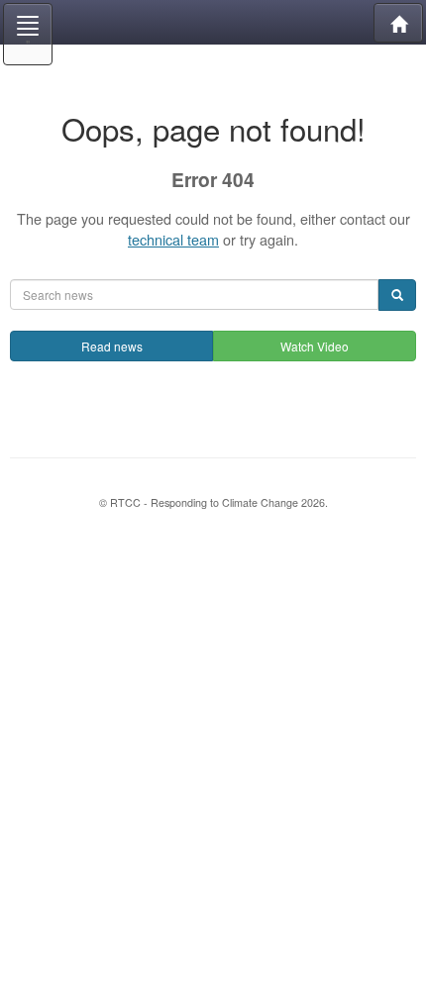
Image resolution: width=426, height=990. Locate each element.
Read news (112, 346)
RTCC (213, 22)
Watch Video (314, 346)
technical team (173, 239)
